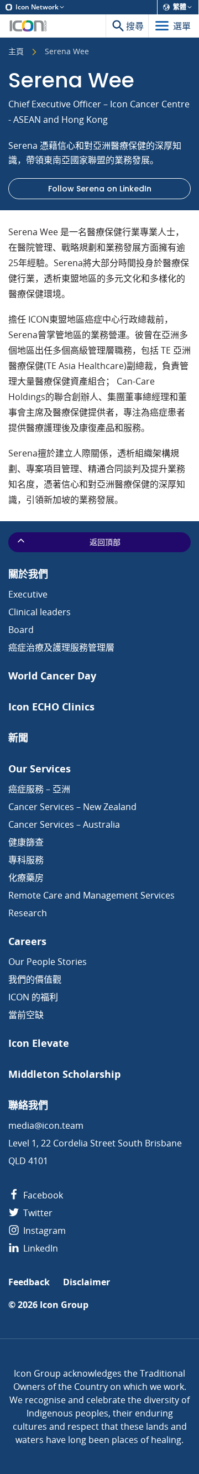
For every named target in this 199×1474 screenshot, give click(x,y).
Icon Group (64, 1305)
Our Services (39, 769)
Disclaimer (86, 1282)
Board (21, 630)
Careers (27, 941)
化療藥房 (26, 877)
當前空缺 (26, 1015)
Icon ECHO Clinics (51, 707)
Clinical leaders (39, 612)
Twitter (37, 1213)
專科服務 (26, 860)
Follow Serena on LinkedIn (99, 188)
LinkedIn (39, 1248)
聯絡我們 (28, 1105)
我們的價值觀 (34, 979)
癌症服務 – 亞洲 (39, 789)
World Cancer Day (52, 676)
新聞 (18, 738)
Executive (28, 594)
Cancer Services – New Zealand (72, 807)
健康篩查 (26, 842)
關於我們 (28, 574)
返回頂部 (105, 542)
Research (27, 913)
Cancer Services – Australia (64, 824)
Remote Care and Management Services (91, 895)
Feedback (29, 1282)
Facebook (42, 1195)
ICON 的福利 (33, 997)
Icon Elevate (38, 1043)
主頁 (16, 52)
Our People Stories (47, 962)
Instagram (43, 1230)
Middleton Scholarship (64, 1074)
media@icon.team (45, 1125)
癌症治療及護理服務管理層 (61, 647)
